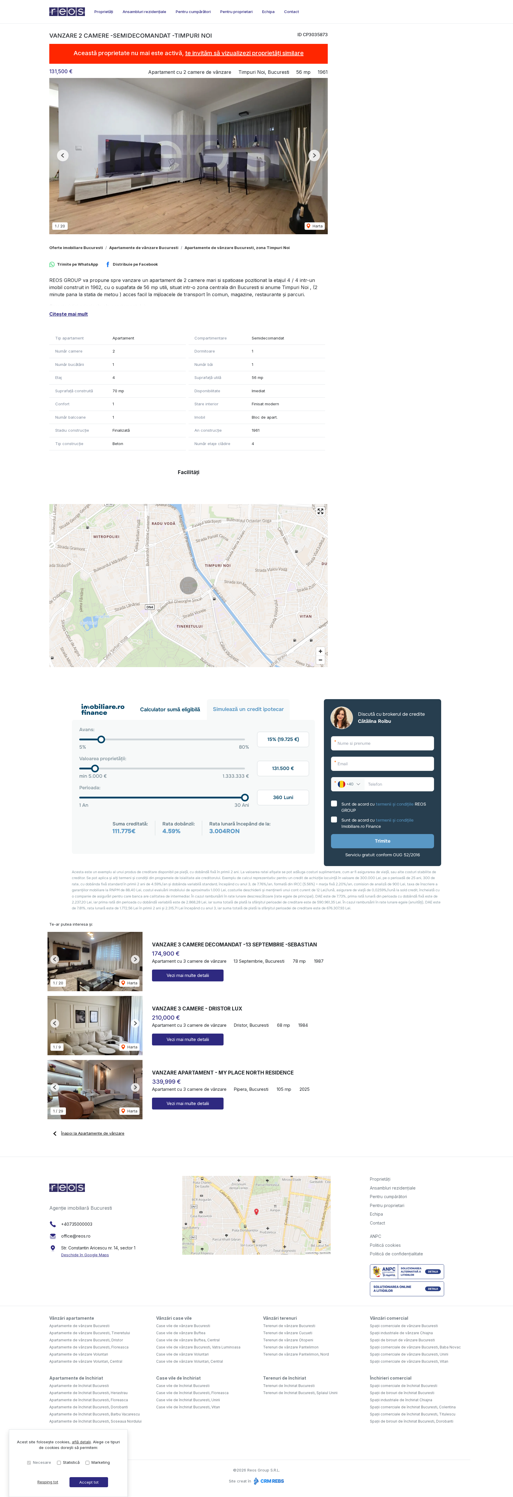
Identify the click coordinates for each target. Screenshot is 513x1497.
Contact (291, 11)
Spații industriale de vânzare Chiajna (401, 1333)
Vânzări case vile (174, 1318)
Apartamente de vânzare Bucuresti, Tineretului (89, 1333)
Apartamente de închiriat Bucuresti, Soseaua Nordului (95, 1421)
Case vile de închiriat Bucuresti (183, 1385)
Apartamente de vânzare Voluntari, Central (85, 1361)
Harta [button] (317, 226)
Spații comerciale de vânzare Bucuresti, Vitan (409, 1361)
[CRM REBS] (268, 1481)
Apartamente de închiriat (76, 1377)
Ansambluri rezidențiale (144, 11)
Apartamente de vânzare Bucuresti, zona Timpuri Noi (237, 247)
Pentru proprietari (236, 11)
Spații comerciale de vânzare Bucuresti (404, 1326)
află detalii (81, 1441)
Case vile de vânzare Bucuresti (183, 1326)
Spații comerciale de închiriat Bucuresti (403, 1385)
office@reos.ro (76, 1235)
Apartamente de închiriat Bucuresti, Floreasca (88, 1400)
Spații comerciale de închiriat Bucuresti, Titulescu (412, 1414)
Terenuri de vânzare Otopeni (288, 1340)
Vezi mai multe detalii (188, 975)
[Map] (188, 585)
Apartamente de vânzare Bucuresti (143, 247)
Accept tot (89, 1482)
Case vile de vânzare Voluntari (182, 1354)
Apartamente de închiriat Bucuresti (79, 1385)
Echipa (268, 11)
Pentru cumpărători (193, 11)
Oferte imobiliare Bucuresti (76, 247)
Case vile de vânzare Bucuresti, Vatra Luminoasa (198, 1347)
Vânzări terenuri (280, 1318)
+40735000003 (76, 1224)
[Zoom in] (320, 651)
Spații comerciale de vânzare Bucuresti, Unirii (409, 1354)
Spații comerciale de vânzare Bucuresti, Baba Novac (415, 1347)
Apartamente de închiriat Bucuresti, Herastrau (88, 1393)
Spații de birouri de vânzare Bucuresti (402, 1340)
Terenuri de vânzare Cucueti (287, 1333)
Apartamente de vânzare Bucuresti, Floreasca (89, 1347)
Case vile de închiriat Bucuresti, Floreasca (192, 1393)
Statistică (71, 1462)
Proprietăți (103, 11)
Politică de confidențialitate (396, 1253)
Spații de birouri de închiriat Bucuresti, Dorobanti (411, 1421)
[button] (63, 155)
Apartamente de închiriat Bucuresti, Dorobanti (88, 1407)
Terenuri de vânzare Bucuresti (289, 1326)
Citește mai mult (68, 314)
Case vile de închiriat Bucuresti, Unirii (188, 1400)
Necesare (42, 1462)
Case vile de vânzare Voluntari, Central (189, 1361)
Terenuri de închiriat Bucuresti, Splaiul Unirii (300, 1393)
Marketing (100, 1462)
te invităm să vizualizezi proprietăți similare (244, 53)
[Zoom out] (320, 660)
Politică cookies (385, 1245)
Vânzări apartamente (71, 1318)
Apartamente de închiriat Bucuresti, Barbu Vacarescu (94, 1414)
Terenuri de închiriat (284, 1377)
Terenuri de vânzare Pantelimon (291, 1347)
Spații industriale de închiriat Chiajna (401, 1400)
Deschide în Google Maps (85, 1254)
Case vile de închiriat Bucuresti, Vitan (188, 1407)
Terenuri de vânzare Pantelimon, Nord (296, 1354)
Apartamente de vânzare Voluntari (78, 1354)
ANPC (375, 1236)
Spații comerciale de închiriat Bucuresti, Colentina (413, 1407)
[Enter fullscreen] (320, 511)
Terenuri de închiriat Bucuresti (289, 1385)
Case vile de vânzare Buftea (180, 1333)
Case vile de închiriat (178, 1377)
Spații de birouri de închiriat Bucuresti (402, 1393)
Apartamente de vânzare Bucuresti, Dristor (86, 1340)
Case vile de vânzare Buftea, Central (188, 1340)
